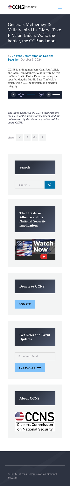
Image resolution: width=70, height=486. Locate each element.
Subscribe (27, 367)
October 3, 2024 (31, 59)
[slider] (56, 94)
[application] (35, 95)
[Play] (13, 94)
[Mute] (48, 94)
